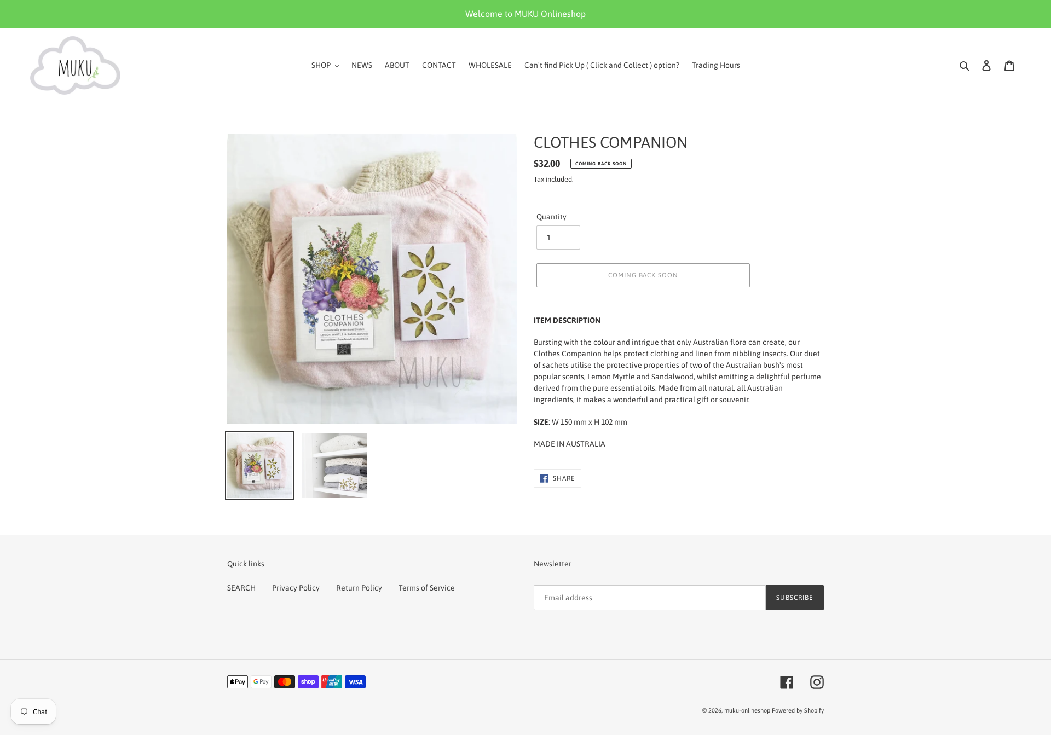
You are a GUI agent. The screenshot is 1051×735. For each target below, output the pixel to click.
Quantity (551, 216)
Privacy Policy (296, 587)
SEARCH (241, 587)
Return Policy (359, 587)
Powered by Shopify (798, 710)
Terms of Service (427, 587)
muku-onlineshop (747, 710)
